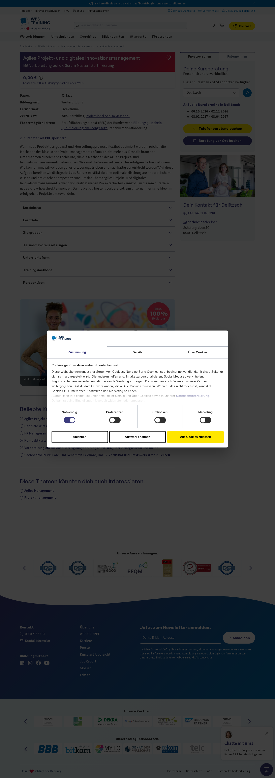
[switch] (115, 420)
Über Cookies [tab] (198, 352)
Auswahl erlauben (137, 437)
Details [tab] (138, 352)
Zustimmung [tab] (77, 352)
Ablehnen (79, 437)
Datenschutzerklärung (192, 395)
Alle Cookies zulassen (195, 437)
